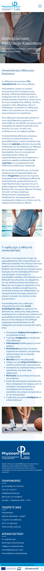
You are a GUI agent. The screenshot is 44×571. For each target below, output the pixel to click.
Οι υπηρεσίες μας (9, 539)
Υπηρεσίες (21, 48)
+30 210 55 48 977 (9, 489)
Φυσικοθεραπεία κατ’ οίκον (12, 550)
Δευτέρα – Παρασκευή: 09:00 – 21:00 (16, 500)
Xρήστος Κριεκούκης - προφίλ (13, 516)
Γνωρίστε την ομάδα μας (11, 519)
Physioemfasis (8, 48)
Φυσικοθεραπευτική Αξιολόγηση (14, 553)
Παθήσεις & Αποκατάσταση (12, 546)
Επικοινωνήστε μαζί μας (11, 527)
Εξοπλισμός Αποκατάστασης (13, 543)
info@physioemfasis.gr (10, 493)
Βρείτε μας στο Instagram (12, 496)
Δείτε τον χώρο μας (9, 523)
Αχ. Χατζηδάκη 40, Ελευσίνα (13, 486)
